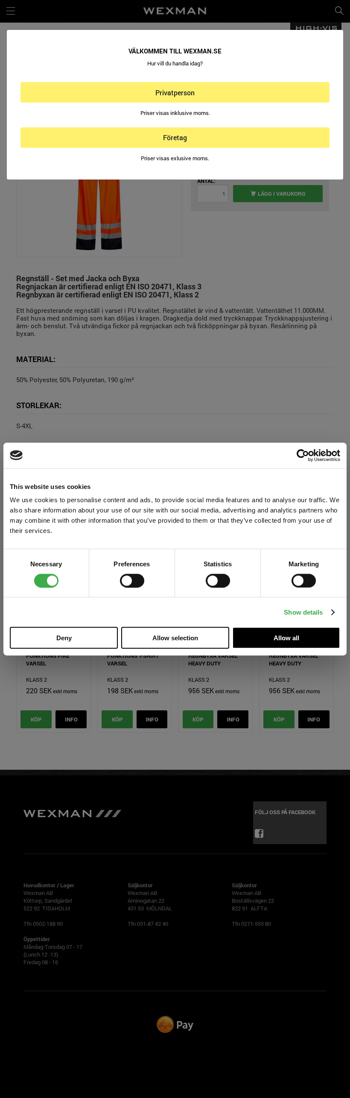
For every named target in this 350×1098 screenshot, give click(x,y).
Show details (303, 611)
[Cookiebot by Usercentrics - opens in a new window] (302, 455)
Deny (64, 638)
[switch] (132, 580)
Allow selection (175, 638)
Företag (175, 137)
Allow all (286, 638)
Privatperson (175, 92)
